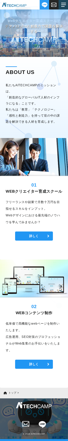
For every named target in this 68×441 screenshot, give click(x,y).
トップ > (13, 392)
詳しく (34, 236)
